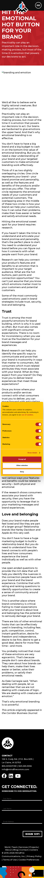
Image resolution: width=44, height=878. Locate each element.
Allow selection (22, 465)
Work (7, 847)
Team (15, 847)
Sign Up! (32, 834)
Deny (22, 472)
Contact (24, 850)
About (8, 850)
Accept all (22, 459)
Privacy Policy (34, 856)
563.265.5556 (25, 766)
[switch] (38, 431)
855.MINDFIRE (9, 766)
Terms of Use (10, 859)
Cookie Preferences (28, 859)
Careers (34, 850)
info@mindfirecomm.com (15, 769)
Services (23, 847)
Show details (32, 453)
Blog (15, 850)
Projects (33, 847)
